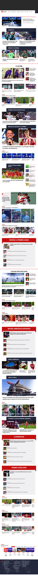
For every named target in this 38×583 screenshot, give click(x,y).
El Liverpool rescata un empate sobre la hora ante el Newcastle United (8, 234)
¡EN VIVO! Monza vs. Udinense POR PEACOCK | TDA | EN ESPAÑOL (26, 159)
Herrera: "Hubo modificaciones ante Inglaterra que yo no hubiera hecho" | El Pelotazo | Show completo (16, 506)
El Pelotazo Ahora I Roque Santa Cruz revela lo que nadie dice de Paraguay (16, 533)
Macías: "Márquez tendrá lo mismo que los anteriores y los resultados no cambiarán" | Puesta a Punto (6, 519)
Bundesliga (18, 11)
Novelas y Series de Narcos (25, 564)
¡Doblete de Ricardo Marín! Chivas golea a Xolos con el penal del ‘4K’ (26, 308)
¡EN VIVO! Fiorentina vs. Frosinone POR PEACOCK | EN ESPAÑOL (16, 159)
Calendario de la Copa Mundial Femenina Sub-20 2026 (32, 167)
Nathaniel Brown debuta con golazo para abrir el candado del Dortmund (16, 344)
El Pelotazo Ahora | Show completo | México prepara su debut (6, 532)
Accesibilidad (5, 567)
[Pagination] (33, 96)
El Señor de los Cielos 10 (17, 565)
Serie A (22, 11)
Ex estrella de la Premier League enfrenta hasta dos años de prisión (16, 478)
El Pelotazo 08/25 (6, 504)
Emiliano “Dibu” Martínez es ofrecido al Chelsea (13, 487)
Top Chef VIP (15, 564)
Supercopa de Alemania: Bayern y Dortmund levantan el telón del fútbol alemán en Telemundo (19, 461)
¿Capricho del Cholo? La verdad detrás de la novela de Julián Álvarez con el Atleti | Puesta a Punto (26, 519)
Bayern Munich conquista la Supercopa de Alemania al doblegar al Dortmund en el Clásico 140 (21, 333)
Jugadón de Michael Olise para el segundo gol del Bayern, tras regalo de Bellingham (18, 348)
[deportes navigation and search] (36, 11)
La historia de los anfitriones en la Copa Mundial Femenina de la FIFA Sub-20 (32, 176)
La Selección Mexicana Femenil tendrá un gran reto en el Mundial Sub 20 (32, 181)
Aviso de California (6, 564)
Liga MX (9, 11)
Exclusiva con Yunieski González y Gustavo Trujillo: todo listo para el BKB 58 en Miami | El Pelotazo (26, 505)
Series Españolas (24, 565)
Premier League (13, 11)
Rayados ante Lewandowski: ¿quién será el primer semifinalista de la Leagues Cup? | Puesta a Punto (16, 519)
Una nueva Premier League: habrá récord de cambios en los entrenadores (16, 255)
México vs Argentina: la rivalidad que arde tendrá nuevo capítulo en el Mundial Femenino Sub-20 (32, 185)
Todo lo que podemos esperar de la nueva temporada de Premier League (16, 251)
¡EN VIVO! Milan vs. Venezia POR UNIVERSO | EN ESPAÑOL (6, 159)
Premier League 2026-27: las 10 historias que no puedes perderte (21, 245)
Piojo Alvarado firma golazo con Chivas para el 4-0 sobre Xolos (16, 308)
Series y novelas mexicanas (25, 563)
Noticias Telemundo (16, 567)
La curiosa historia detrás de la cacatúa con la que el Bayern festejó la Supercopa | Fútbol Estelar (19, 353)
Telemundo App (24, 566)
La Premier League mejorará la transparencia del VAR (14, 264)
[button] (5, 410)
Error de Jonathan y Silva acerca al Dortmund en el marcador (15, 456)
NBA (31, 11)
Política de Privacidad (6, 562)
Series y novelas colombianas (25, 562)
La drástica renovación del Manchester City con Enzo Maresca (20, 472)
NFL (29, 11)
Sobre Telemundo (6, 566)
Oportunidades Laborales (17, 563)
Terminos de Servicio (6, 565)
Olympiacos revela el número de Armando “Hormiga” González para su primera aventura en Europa (22, 323)
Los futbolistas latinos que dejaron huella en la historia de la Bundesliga (16, 452)
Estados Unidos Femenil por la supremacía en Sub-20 (32, 171)
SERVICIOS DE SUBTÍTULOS (17, 562)
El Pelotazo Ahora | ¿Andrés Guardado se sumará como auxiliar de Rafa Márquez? (26, 533)
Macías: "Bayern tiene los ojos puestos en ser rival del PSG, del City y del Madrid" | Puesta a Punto (21, 441)
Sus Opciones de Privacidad (8, 563)
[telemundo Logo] (2, 561)
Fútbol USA (26, 11)
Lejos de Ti (15, 566)
